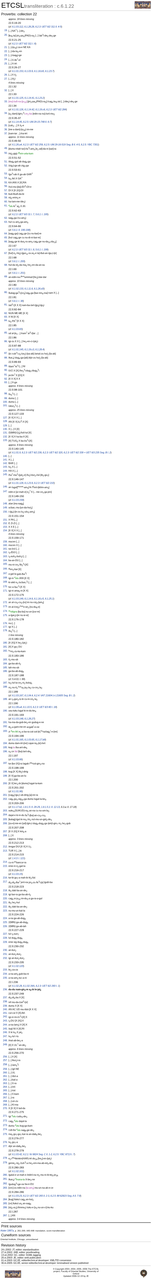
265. (5, 1090)
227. (5, 934)
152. (5, 523)
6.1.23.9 (28, 483)
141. (5, 459)
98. (6, 393)
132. (5, 436)
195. (5, 747)
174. (5, 611)
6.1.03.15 (17, 874)
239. (5, 1006)
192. (5, 726)
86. (6, 341)
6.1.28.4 (39, 349)
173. (5, 606)
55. (6, 182)
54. (6, 178)
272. (5, 1120)
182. (5, 650)
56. (6, 186)
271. (5, 1116)
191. (5, 722)
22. (6, 51)
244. (5, 1024)
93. (6, 382)
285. (5, 1203)
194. (5, 743)
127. (5, 417)
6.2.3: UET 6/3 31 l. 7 (23, 214)
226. (5, 926)
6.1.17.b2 (17, 807)
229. (5, 942)
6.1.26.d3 (39, 288)
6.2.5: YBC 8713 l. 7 (63, 1154)
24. (6, 59)
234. (5, 974)
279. (5, 1162)
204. (5, 814)
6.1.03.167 (17, 695)
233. (5, 969)
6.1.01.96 (17, 791)
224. (5, 918)
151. (5, 519)
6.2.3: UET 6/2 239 (32, 452)
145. (5, 474)
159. (5, 541)
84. (6, 320)
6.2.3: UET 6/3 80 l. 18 (44, 707)
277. (5, 1146)
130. (5, 429)
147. (5, 491)
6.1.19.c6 (40, 109)
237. (5, 997)
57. (6, 190)
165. (5, 564)
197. (5, 763)
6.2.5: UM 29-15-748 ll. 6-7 (37, 122)
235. (5, 978)
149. (5, 507)
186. (5, 671)
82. (6, 313)
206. (5, 823)
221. (5, 902)
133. (5, 440)
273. (5, 1125)
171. (5, 590)
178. (5, 630)
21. (6, 47)
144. (5, 471)
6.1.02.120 (17, 966)
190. (5, 710)
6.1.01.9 (16, 452)
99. (6, 398)
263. (5, 1083)
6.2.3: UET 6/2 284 (56, 109)
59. (6, 197)
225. (5, 922)
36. (6, 129)
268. (5, 1101)
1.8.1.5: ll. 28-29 (31, 807)
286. (5, 1207)
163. (5, 556)
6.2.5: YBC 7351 (89, 144)
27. (6, 78)
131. (5, 432)
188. (5, 686)
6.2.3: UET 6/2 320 (52, 452)
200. (5, 783)
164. (5, 560)
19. (6, 30)
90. (6, 370)
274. (5, 1129)
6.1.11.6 (28, 288)
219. (5, 894)
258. (5, 1064)
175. (5, 615)
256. (5, 1056)
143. (5, 467)
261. (5, 1076)
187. (5, 682)
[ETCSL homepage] (143, 8)
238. (5, 1001)
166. (5, 568)
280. (5, 1175)
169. (5, 581)
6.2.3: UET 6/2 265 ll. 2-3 (36, 1196)
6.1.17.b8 (40, 739)
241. (5, 1013)
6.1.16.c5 (39, 598)
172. (5, 602)
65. (6, 237)
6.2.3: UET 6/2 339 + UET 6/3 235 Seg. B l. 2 (87, 452)
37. (6, 133)
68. (6, 265)
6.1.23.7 (49, 71)
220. (5, 898)
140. (5, 456)
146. (5, 486)
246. (5, 1032)
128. (5, 421)
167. (5, 573)
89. (6, 365)
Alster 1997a (7, 1230)
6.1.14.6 (28, 598)
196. (5, 751)
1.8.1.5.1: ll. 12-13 (50, 807)
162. (5, 552)
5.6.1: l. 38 (17, 301)
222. (5, 906)
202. (5, 799)
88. (6, 357)
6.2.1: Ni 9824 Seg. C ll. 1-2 (37, 1154)
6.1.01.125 (17, 98)
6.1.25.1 (49, 598)
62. (6, 218)
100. (5, 402)
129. (5, 425)
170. (5, 586)
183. (5, 659)
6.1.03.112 (17, 26)
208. (5, 835)
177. (5, 627)
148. (5, 503)
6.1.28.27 (29, 718)
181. (5, 646)
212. (5, 846)
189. (5, 699)
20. (6, 35)
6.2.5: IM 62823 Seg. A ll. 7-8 (65, 1196)
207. (5, 831)
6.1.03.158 (17, 500)
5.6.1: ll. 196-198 (21, 230)
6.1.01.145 (17, 349)
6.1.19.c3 (29, 349)
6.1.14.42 (29, 109)
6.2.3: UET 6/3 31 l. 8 (23, 249)
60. (6, 201)
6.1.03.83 (17, 329)
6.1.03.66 (17, 759)
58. (6, 194)
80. (6, 292)
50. (6, 153)
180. (5, 642)
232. (5, 958)
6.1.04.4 (28, 695)
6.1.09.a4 (17, 707)
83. (6, 317)
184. (5, 663)
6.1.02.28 (17, 986)
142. (5, 463)
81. (6, 304)
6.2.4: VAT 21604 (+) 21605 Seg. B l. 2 (54, 695)
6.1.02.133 (17, 288)
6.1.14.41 (29, 98)
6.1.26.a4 (17, 144)
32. (6, 90)
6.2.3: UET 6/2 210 (44, 483)
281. (5, 1179)
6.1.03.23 (17, 1196)
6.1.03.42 (17, 1154)
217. (5, 881)
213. (5, 850)
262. (5, 1079)
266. (5, 1094)
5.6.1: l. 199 (41, 249)
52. (6, 165)
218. (5, 890)
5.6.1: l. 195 (41, 214)
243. (5, 1020)
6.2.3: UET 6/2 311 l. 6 (23, 43)
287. (5, 1215)
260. (5, 1072)
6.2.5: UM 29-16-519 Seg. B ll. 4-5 (62, 144)
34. (6, 113)
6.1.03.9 (28, 71)
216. (5, 877)
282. (5, 1183)
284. (5, 1199)
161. (5, 548)
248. (5, 1040)
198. (5, 771)
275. (5, 1134)
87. (6, 353)
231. (5, 954)
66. (6, 241)
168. (5, 577)
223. (5, 910)
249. (5, 1044)
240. (5, 1009)
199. (5, 776)
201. (5, 795)
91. (6, 374)
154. (5, 530)
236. (5, 989)
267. (5, 1097)
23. (6, 55)
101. (5, 405)
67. (6, 253)
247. (5, 1036)
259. (5, 1069)
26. (6, 74)
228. (5, 938)
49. (6, 148)
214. (5, 862)
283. (5, 1188)
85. (6, 332)
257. (5, 1060)
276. (5, 1142)
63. (6, 222)
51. (6, 161)
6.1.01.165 (17, 739)
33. (6, 101)
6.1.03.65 (29, 739)
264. (5, 1087)
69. (6, 276)
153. (5, 527)
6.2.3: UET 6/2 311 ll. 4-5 (48, 26)
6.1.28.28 (29, 26)
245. (5, 1028)
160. (5, 545)
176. (5, 623)
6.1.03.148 (17, 718)
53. (6, 173)
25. (6, 63)
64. (6, 233)
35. (6, 125)
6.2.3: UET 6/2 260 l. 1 (47, 986)
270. (5, 1108)
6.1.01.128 (17, 483)
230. (5, 950)
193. (5, 731)
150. (5, 511)
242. (5, 1016)
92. (6, 379)
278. (5, 1158)
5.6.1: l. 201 (18, 273)
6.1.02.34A (29, 986)
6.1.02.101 (17, 1171)
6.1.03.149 (17, 598)
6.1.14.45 (17, 122)
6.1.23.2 (39, 98)
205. (5, 819)
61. (6, 205)
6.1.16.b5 (39, 71)
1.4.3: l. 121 (18, 858)
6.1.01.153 (17, 71)
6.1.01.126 (17, 109)
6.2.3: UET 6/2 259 (33, 144)
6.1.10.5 (27, 707)
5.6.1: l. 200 (18, 261)
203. (5, 810)
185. (5, 667)
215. (5, 866)
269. (5, 1104)
